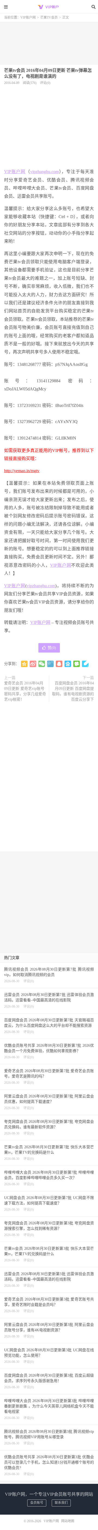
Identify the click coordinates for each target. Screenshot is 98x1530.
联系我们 (61, 1503)
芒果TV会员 (49, 17)
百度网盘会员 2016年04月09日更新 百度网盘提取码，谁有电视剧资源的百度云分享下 (73, 691)
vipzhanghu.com (44, 171)
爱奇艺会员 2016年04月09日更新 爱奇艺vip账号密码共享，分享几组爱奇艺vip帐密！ (25, 691)
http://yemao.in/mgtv (21, 470)
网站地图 (67, 1521)
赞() (52, 648)
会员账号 (36, 1503)
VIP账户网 (49, 6)
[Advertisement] (49, 41)
